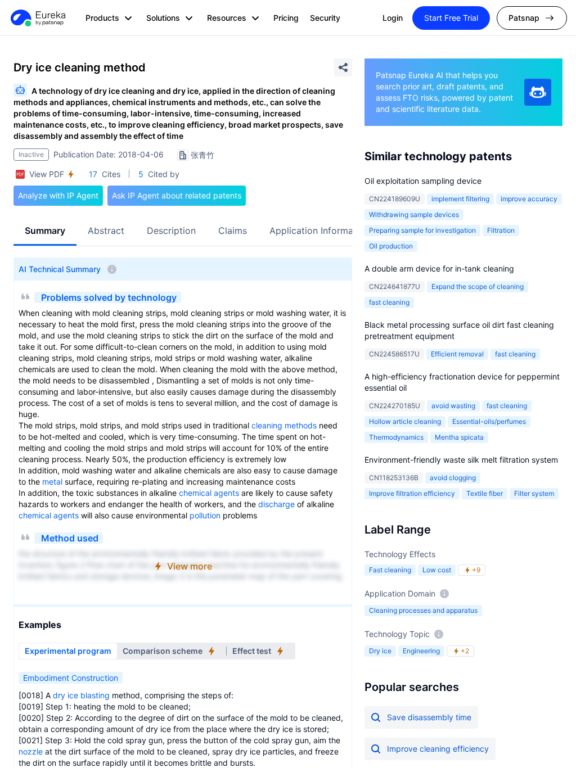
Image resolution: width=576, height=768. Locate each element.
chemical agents (209, 493)
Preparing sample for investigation (422, 230)
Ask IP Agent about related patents (176, 195)
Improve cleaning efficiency (438, 748)
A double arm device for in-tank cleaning (439, 268)
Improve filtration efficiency (412, 493)
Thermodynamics (396, 437)
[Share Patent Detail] (343, 67)
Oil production (391, 246)
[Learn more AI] (537, 92)
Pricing (286, 17)
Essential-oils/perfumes (489, 421)
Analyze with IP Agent (58, 195)
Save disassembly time (429, 717)
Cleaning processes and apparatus (423, 610)
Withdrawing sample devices (414, 214)
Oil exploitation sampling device (423, 181)
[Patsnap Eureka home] (37, 18)
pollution (205, 515)
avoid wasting (453, 405)
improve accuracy (529, 199)
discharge (276, 504)
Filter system (534, 493)
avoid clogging (453, 477)
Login (392, 17)
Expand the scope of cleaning (477, 286)
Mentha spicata (459, 437)
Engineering (421, 651)
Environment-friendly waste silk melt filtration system (461, 459)
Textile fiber (484, 493)
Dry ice (380, 651)
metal (52, 481)
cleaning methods (284, 425)
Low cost (436, 570)
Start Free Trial (451, 17)
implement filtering (460, 199)
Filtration (501, 230)
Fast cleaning (390, 570)
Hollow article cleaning (405, 421)
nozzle (31, 751)
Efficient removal (457, 354)
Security (325, 17)
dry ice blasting (81, 695)
